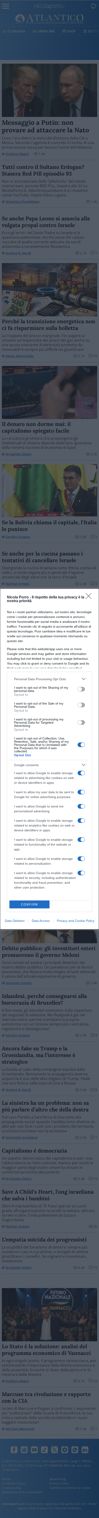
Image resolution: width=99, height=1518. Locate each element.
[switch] (81, 689)
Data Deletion (15, 921)
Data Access (41, 921)
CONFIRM (29, 904)
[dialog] (49, 759)
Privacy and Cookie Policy (75, 921)
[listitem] (49, 679)
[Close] (90, 597)
